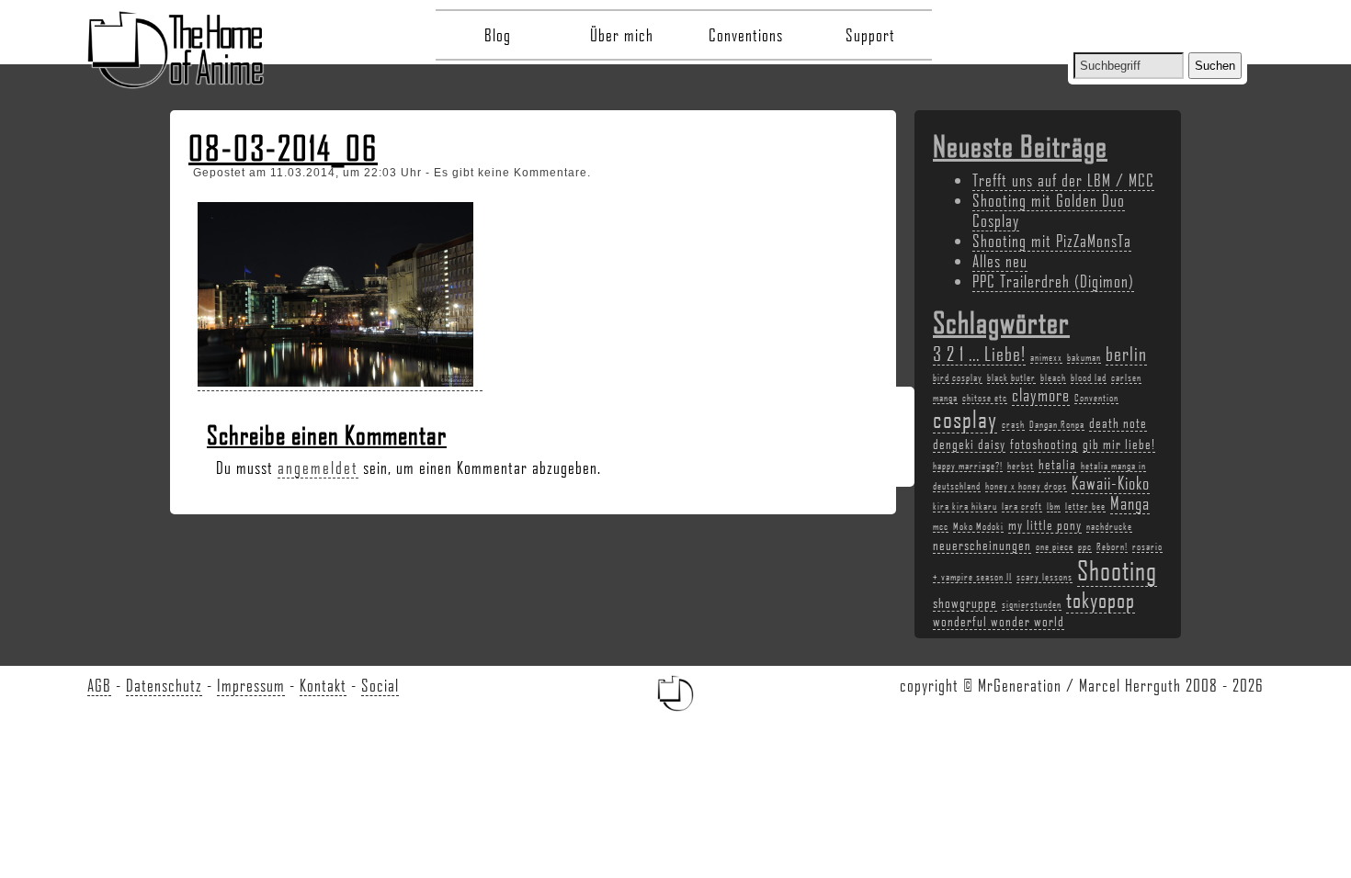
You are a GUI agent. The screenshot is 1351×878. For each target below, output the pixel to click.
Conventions (746, 35)
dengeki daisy (969, 443)
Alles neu (999, 261)
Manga (1130, 503)
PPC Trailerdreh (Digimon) (1053, 281)
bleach (1053, 377)
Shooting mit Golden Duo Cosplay (1048, 210)
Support (870, 35)
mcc (940, 526)
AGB (99, 685)
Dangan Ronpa (1056, 424)
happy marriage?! (968, 465)
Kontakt (323, 685)
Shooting (1117, 570)
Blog (497, 35)
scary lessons (1044, 576)
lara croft (1022, 506)
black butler (1011, 377)
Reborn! (1112, 546)
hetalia (1057, 464)
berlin (1126, 353)
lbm (1054, 506)
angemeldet (318, 467)
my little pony (1045, 524)
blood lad (1089, 377)
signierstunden (1032, 604)
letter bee (1085, 506)
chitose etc (984, 397)
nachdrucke (1109, 526)
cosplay (965, 419)
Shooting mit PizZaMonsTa (1051, 241)
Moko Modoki (978, 526)
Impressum (251, 685)
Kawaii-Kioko (1111, 483)
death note (1118, 422)
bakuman (1084, 357)
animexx (1046, 357)
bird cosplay (957, 377)
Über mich (621, 35)
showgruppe (965, 602)
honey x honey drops (1026, 485)
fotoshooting (1044, 443)
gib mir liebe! (1119, 443)
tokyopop (1100, 599)
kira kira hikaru (965, 506)
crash (1013, 424)
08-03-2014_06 (283, 148)
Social (380, 685)
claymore (1041, 395)
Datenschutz (164, 685)
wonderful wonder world (998, 621)
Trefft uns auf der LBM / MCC (1063, 180)
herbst (1020, 465)
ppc (1085, 546)
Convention (1096, 397)
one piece (1054, 546)
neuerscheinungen (982, 544)
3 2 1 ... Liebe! (979, 353)
